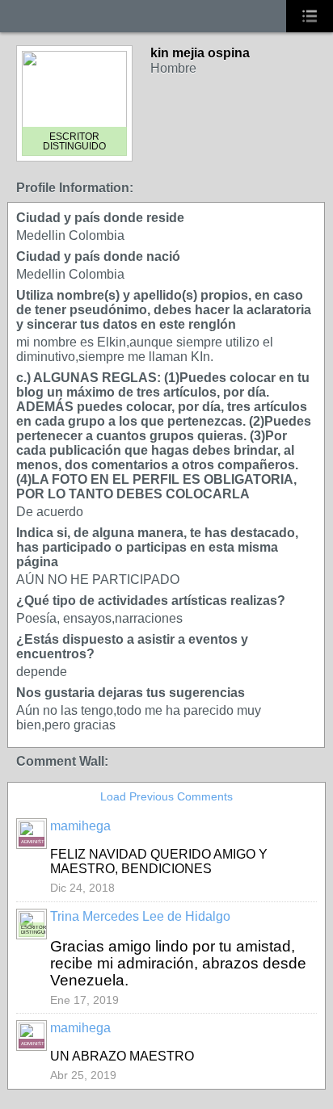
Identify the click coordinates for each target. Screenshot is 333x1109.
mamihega (80, 826)
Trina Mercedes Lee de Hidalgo (140, 916)
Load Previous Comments (166, 796)
